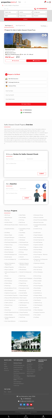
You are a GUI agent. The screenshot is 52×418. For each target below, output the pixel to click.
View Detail (16, 60)
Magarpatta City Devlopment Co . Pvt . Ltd (40, 260)
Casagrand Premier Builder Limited (40, 225)
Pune (5, 391)
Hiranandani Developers (19, 383)
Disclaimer (23, 413)
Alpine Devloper (8, 217)
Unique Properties (24, 312)
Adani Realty (22, 215)
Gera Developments (38, 237)
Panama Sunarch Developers (26, 278)
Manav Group (23, 267)
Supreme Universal (24, 307)
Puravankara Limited (24, 288)
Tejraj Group (16, 375)
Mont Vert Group (38, 269)
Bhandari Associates (39, 222)
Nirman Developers (38, 272)
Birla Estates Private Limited (11, 224)
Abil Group (7, 215)
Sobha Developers (38, 305)
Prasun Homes (37, 283)
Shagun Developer (24, 295)
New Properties (20, 25)
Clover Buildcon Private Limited (25, 229)
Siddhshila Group (38, 302)
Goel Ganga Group (24, 242)
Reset (26, 19)
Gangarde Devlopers (9, 237)
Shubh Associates (24, 300)
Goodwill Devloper (38, 242)
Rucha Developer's (9, 290)
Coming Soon (30, 364)
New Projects (9, 25)
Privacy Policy (28, 413)
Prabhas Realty (8, 283)
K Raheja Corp (8, 247)
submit (41, 173)
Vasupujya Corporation (39, 312)
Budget (6, 15)
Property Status (22, 15)
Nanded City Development (26, 272)
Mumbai (9, 391)
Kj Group (22, 252)
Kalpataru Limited (38, 247)
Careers (5, 366)
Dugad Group (16, 371)
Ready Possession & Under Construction (31, 376)
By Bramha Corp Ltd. (9, 51)
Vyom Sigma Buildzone (10, 321)
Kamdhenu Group (9, 249)
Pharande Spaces (23, 280)
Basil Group (22, 222)
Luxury (39, 369)
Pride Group (7, 285)
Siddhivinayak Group (24, 302)
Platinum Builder (37, 280)
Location (21, 12)
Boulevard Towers (10, 49)
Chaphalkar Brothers (9, 228)
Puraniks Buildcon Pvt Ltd (10, 288)
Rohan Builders (37, 288)
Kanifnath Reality (38, 249)
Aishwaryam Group (38, 215)
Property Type (8, 12)
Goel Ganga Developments (11, 242)
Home (5, 362)
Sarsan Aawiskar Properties (11, 295)
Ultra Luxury (40, 364)
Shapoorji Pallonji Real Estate (11, 297)
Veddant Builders (9, 314)
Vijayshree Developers (25, 314)
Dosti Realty (22, 232)
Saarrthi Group (37, 290)
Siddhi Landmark (9, 302)
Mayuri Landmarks (9, 269)
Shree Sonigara (23, 297)
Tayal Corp (36, 307)
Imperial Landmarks (38, 244)
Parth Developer (8, 280)
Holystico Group (8, 244)
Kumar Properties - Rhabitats (40, 254)
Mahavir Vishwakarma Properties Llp (10, 264)
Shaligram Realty (38, 295)
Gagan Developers (38, 235)
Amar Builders (23, 217)
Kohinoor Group (37, 252)
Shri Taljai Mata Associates (40, 297)
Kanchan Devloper (24, 249)
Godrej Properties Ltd (18, 367)
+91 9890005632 (41, 8)
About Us (6, 368)
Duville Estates (37, 232)
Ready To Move (30, 373)
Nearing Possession (31, 371)
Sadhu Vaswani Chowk (11, 52)
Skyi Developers (23, 305)
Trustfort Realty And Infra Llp (11, 312)
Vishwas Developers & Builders (10, 318)
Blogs (5, 364)
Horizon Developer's (24, 244)
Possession (36, 15)
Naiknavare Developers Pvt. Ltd (11, 273)
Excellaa (21, 235)
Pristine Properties (38, 285)
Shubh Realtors (37, 300)
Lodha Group (16, 385)
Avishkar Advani (8, 222)
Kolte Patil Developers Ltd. (11, 254)
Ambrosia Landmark (38, 217)
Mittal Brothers (23, 269)
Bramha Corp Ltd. (24, 224)
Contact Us (6, 370)
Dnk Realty (7, 232)
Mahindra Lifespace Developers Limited (24, 264)
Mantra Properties (38, 267)
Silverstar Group (8, 305)
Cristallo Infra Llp (38, 228)
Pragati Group (23, 283)
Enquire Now (37, 60)
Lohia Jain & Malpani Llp (10, 259)
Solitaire (7, 307)
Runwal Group (23, 290)
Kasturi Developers (9, 252)
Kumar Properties (23, 254)
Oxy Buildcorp (8, 278)
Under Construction (31, 369)
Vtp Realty (36, 317)
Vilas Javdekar (37, 314)
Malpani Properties (9, 267)
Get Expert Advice (26, 103)
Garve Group (22, 237)
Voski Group (22, 317)
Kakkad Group (23, 247)
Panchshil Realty (37, 278)
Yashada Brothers (24, 321)
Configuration (37, 12)
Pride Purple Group (24, 285)
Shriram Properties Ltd (10, 300)
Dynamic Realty (8, 235)
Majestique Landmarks (39, 263)
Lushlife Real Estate (24, 259)
